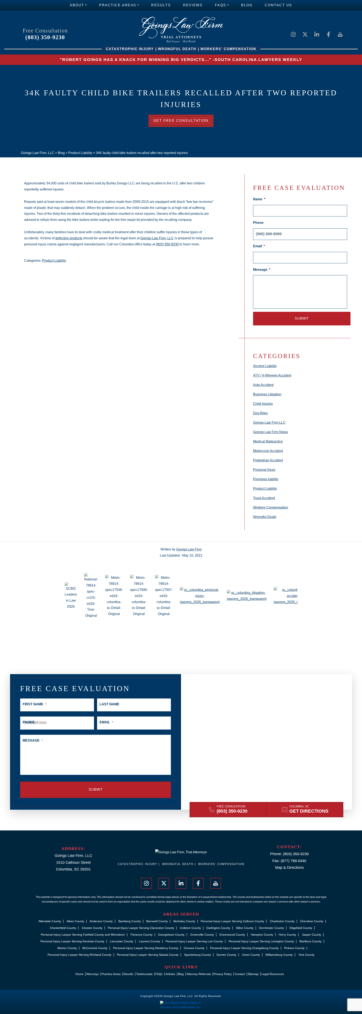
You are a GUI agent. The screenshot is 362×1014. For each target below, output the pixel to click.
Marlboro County (310, 941)
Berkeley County (184, 921)
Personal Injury (264, 469)
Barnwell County (157, 921)
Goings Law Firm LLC (269, 422)
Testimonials (144, 974)
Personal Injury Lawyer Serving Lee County (194, 941)
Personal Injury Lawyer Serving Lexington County (261, 941)
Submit (302, 318)
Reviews (193, 5)
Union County (251, 954)
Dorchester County (271, 928)
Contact (240, 974)
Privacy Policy (222, 974)
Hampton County (262, 934)
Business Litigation (267, 394)
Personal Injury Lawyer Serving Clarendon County (141, 928)
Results (161, 5)
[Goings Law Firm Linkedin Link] (316, 34)
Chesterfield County (63, 928)
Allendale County (50, 921)
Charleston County (282, 921)
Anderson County (101, 921)
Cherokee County (311, 921)
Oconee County (194, 948)
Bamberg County (129, 921)
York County (306, 954)
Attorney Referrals (199, 974)
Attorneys (92, 974)
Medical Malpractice (268, 441)
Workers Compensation (270, 507)
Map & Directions (289, 867)
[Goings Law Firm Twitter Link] (305, 34)
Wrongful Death (264, 517)
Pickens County (294, 948)
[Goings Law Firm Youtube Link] (340, 34)
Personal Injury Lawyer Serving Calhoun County (232, 921)
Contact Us (278, 5)
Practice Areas (117, 5)
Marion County (67, 948)
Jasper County (311, 934)
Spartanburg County (197, 954)
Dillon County (244, 928)
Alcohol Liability (265, 366)
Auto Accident (263, 385)
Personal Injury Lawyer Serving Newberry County (145, 948)
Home (79, 974)
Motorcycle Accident (268, 451)
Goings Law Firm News (270, 432)
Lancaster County (121, 941)
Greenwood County (232, 934)
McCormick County (94, 948)
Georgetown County (171, 934)
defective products (68, 238)
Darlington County (218, 928)
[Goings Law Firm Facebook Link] (328, 34)
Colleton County (190, 928)
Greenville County (202, 934)
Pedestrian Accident (268, 460)
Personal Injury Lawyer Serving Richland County (79, 954)
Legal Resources (272, 974)
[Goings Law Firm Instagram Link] (293, 34)
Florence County (142, 934)
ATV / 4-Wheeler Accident (272, 375)
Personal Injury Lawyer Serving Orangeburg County (244, 948)
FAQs (220, 5)
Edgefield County (301, 928)
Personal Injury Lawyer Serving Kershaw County (72, 941)
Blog (246, 5)
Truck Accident (264, 498)
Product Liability (54, 260)
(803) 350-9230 (45, 37)
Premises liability (265, 479)
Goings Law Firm (189, 549)
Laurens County (149, 941)
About (77, 5)
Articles (170, 974)
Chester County (92, 928)
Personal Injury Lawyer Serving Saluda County (147, 954)
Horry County (287, 934)
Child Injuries (263, 403)
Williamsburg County (279, 954)
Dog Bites (260, 413)
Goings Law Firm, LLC (157, 238)
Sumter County (226, 954)
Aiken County (75, 921)
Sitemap (253, 974)
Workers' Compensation (221, 864)
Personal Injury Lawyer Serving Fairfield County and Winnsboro (83, 934)
